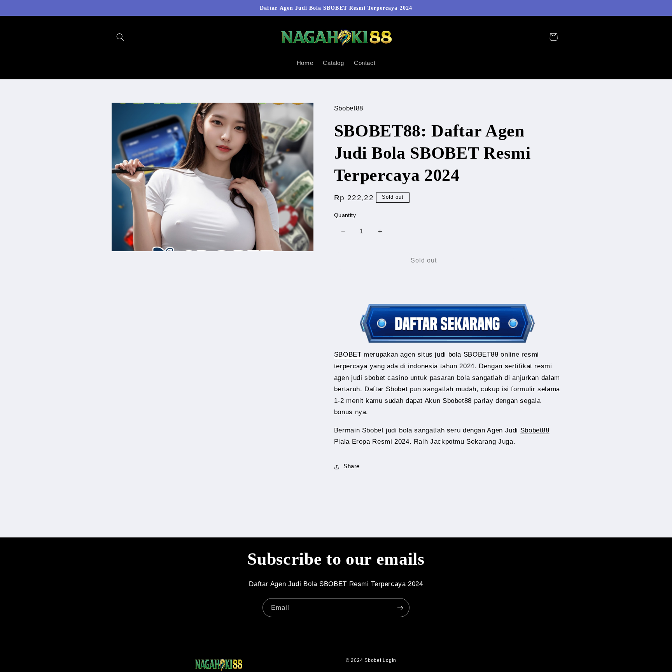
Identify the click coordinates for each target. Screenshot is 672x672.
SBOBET (348, 355)
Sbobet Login (380, 660)
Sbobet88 (535, 430)
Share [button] (351, 467)
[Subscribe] (400, 607)
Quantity (345, 215)
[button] (121, 37)
